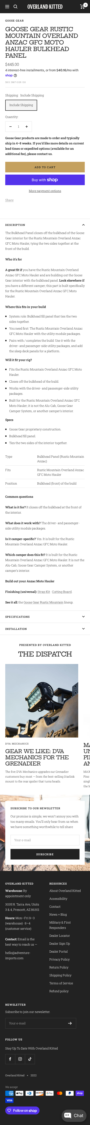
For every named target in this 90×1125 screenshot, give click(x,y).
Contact (55, 906)
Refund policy (59, 991)
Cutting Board (62, 592)
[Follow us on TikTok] (30, 1059)
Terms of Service (61, 983)
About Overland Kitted (65, 891)
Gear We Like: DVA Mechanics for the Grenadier (37, 757)
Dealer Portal (58, 951)
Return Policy (58, 967)
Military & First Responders (60, 925)
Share (9, 200)
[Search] (15, 7)
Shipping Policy (60, 975)
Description (15, 225)
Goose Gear (14, 20)
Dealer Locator (59, 935)
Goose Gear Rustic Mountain (43, 602)
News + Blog (58, 914)
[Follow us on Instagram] (20, 1059)
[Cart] (82, 6)
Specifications (17, 616)
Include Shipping (21, 105)
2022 (34, 1075)
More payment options (45, 191)
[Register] (70, 1023)
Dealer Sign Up (59, 943)
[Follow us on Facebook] (10, 1059)
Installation (16, 629)
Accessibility (58, 898)
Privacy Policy (59, 959)
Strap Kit (44, 592)
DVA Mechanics (17, 743)
